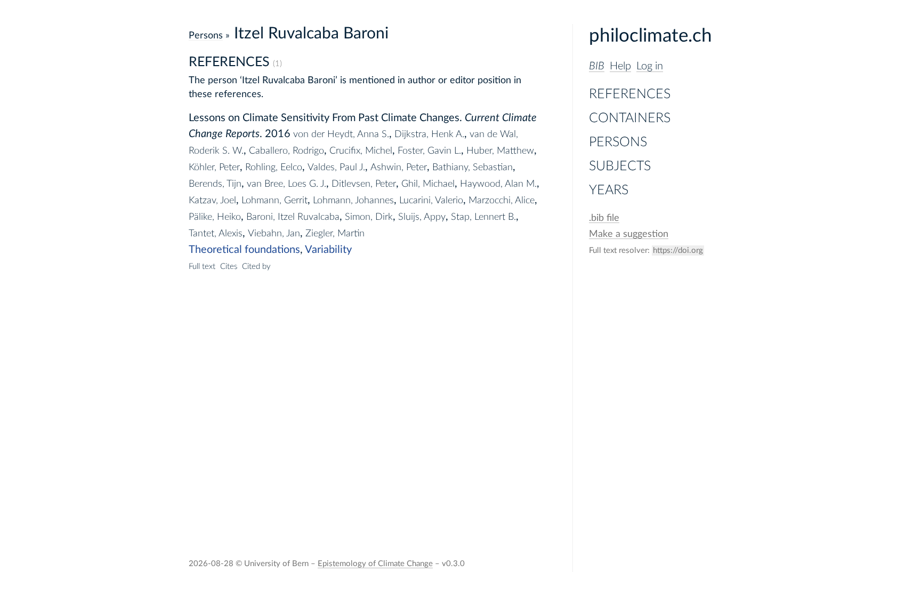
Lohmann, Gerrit (274, 200)
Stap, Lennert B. (483, 216)
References (629, 94)
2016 (277, 134)
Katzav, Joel (212, 200)
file (604, 217)
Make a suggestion (628, 234)
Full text (202, 267)
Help (620, 66)
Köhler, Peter (214, 167)
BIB (596, 66)
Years (608, 190)
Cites (228, 267)
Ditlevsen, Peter (364, 183)
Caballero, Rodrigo (286, 150)
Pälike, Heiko (215, 216)
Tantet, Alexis (216, 233)
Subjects (620, 166)
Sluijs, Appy (422, 216)
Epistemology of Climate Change (375, 564)
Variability (328, 249)
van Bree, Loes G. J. (286, 183)
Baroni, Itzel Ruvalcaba (293, 216)
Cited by (256, 267)
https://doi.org (678, 251)
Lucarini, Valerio (431, 200)
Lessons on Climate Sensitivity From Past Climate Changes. (325, 118)
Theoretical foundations (244, 249)
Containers (629, 118)
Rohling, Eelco (273, 167)
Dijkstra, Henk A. (429, 134)
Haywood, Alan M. (498, 183)
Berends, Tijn (215, 183)
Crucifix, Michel (360, 150)
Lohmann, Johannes (353, 200)
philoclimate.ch (650, 36)
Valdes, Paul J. (336, 167)
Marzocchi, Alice (501, 200)
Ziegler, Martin (335, 233)
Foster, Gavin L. (429, 150)
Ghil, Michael (428, 183)
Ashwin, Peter (398, 167)
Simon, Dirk (369, 216)
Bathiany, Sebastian (472, 167)
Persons (618, 142)
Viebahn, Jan (274, 233)
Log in (649, 66)
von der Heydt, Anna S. (341, 134)
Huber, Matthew (500, 150)
